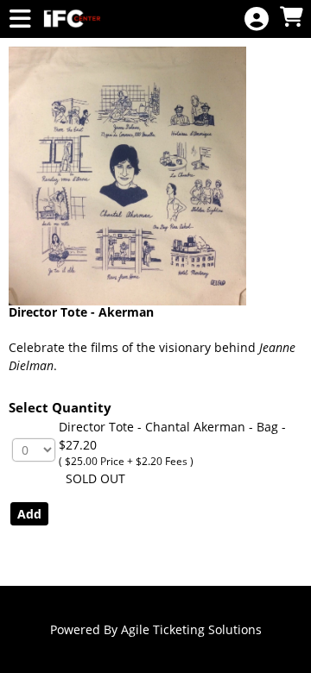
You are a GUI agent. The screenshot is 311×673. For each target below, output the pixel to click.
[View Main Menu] (20, 19)
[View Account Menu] (256, 19)
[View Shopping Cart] (291, 17)
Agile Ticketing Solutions (191, 629)
